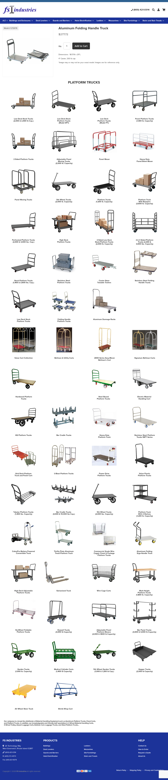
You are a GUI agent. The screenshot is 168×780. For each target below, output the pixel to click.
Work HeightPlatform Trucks (144, 591)
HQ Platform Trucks (23, 435)
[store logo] (30, 9)
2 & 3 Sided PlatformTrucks (144, 241)
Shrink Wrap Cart (65, 708)
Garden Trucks (23, 669)
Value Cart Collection (23, 358)
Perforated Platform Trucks (23, 240)
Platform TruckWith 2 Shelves (144, 513)
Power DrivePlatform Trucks (104, 474)
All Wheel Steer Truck (24, 708)
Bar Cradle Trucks (63, 435)
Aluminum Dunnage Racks (104, 319)
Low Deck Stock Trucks (23, 118)
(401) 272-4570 (10, 756)
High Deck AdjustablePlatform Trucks (23, 591)
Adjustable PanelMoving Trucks (64, 160)
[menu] (84, 21)
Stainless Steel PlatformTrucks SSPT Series (144, 436)
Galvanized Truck (63, 590)
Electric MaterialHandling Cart (144, 397)
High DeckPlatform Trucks (63, 241)
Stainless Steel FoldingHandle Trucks (144, 281)
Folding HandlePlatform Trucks (64, 320)
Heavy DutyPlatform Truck (104, 436)
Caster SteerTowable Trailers (104, 281)
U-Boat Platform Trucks (64, 473)
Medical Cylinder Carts (64, 669)
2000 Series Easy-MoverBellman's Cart (104, 359)
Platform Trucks (104, 199)
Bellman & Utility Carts (64, 358)
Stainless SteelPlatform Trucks (63, 281)
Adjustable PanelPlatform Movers (104, 631)
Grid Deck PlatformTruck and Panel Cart (23, 474)
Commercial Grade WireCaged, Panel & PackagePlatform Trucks (104, 553)
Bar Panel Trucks (144, 630)
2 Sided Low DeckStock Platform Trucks (104, 241)
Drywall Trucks (63, 630)
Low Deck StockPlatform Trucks (63, 119)
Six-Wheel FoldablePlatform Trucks (23, 631)
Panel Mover (104, 159)
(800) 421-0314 (141, 9)
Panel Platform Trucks (144, 118)
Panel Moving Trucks (23, 199)
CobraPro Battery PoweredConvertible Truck (23, 552)
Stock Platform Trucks (23, 280)
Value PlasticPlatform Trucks (144, 474)
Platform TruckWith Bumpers (144, 200)
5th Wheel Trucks (63, 199)
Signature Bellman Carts (144, 358)
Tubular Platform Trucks (23, 512)
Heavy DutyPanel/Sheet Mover (145, 160)
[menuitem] (21, 21)
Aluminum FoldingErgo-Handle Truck (144, 552)
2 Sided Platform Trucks (24, 159)
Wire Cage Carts (104, 590)
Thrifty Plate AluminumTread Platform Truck (64, 552)
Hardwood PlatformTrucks (23, 397)
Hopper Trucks (144, 669)
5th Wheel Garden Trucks (104, 669)
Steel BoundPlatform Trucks (103, 397)
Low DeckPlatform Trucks (104, 119)
